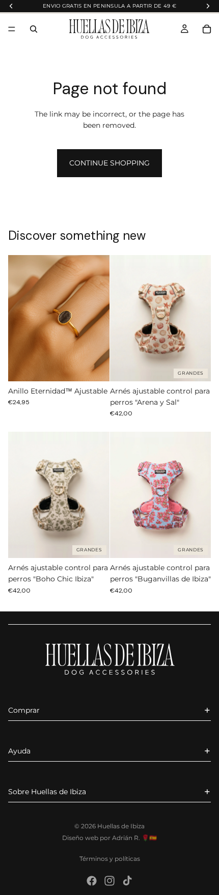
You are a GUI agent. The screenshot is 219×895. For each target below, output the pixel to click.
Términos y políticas (109, 858)
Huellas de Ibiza (121, 826)
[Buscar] (33, 29)
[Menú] (11, 29)
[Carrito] (207, 29)
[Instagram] (109, 881)
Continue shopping (109, 162)
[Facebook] (92, 881)
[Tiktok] (127, 881)
